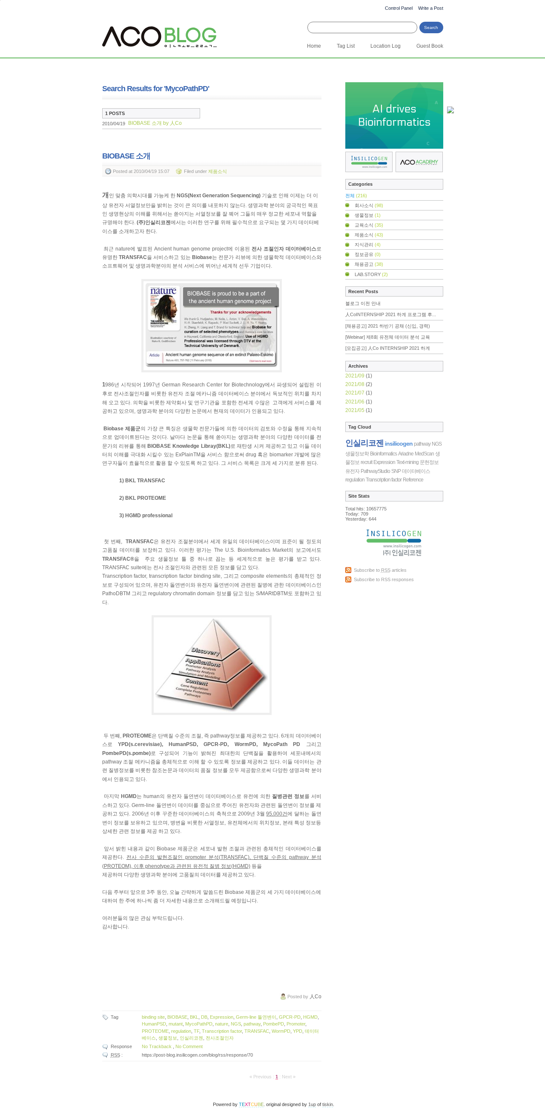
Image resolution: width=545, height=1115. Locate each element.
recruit (366, 462)
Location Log (385, 46)
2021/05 (355, 410)
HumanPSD (154, 1023)
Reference (413, 480)
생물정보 (167, 1037)
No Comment (189, 1046)
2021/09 (355, 376)
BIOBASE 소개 (142, 123)
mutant (176, 1023)
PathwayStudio (375, 471)
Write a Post (430, 8)
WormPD (281, 1031)
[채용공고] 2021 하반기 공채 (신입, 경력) (387, 325)
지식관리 (368, 244)
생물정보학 (357, 454)
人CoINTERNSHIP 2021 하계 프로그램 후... (390, 314)
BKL (194, 1017)
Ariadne (405, 454)
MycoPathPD (198, 1023)
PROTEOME (155, 1031)
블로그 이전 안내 (363, 303)
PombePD (273, 1023)
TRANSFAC (256, 1031)
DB (204, 1017)
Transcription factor (222, 1031)
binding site (153, 1017)
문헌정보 (429, 462)
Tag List (346, 46)
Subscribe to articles (380, 570)
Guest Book (429, 46)
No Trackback (157, 1046)
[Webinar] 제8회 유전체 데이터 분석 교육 (387, 337)
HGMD (310, 1017)
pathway (252, 1023)
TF (196, 1031)
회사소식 (369, 205)
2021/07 (355, 393)
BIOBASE (177, 1017)
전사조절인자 (220, 1037)
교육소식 (369, 225)
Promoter (296, 1023)
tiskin (327, 1104)
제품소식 (217, 171)
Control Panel (399, 8)
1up (312, 1104)
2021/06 (355, 402)
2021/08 (355, 384)
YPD (297, 1031)
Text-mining (407, 462)
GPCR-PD (290, 1017)
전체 (356, 195)
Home (314, 46)
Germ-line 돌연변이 (256, 1017)
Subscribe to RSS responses (384, 579)
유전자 (352, 471)
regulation (181, 1031)
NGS (236, 1023)
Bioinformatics (383, 454)
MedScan (424, 454)
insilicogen (399, 443)
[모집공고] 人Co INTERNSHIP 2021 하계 (387, 348)
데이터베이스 (416, 471)
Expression (221, 1017)
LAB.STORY (371, 274)
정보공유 (368, 254)
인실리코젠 (191, 1037)
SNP (396, 471)
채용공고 (369, 264)
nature (221, 1023)
